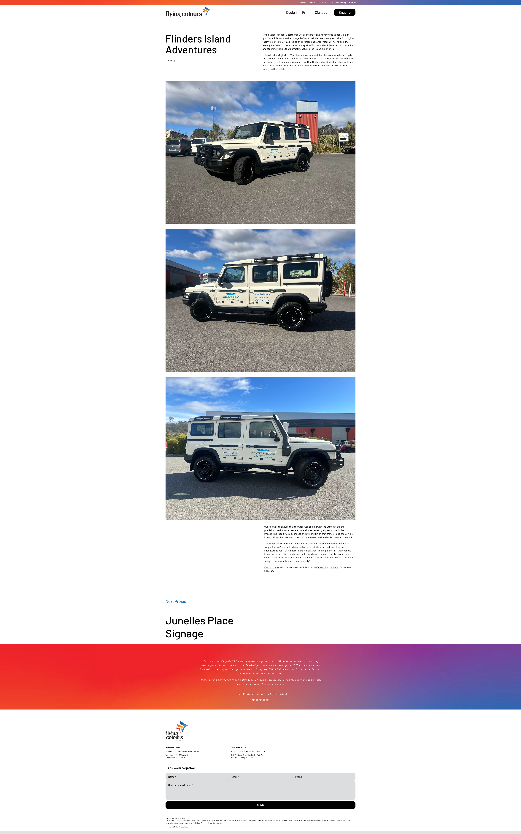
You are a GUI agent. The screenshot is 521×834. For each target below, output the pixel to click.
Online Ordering (340, 2)
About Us (302, 2)
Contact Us (326, 2)
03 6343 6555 (171, 751)
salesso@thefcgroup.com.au (255, 751)
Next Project (177, 601)
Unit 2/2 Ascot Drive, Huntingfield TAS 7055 (247, 755)
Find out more (271, 567)
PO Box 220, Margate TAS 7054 (243, 758)
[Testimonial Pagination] (253, 697)
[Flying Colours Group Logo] (188, 7)
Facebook (321, 567)
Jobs (311, 2)
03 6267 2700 (236, 751)
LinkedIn (334, 567)
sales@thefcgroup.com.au (188, 751)
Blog (317, 2)
